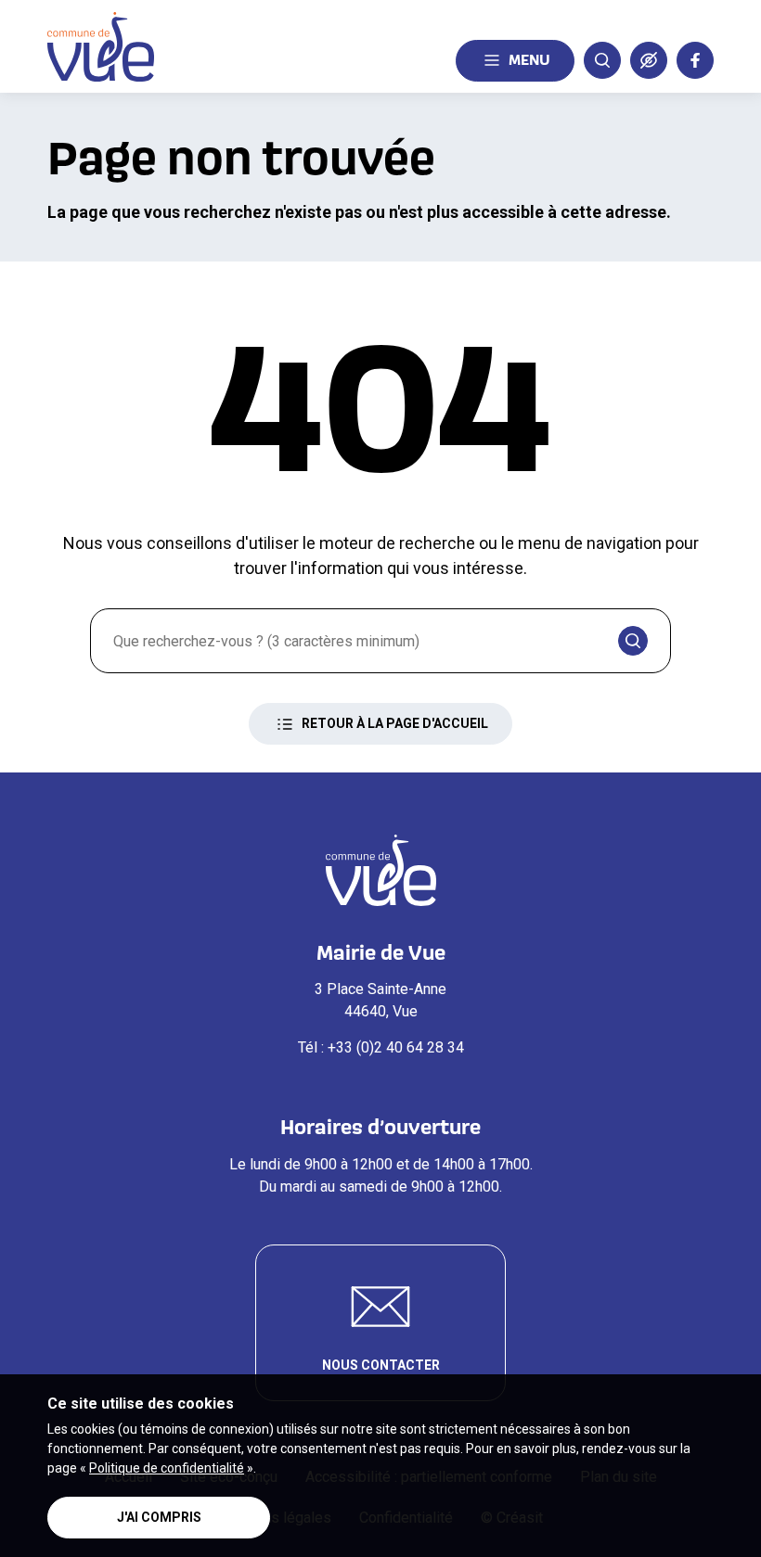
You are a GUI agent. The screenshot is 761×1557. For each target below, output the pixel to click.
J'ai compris (159, 1517)
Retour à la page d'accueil (395, 723)
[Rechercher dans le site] (602, 60)
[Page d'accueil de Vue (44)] (100, 47)
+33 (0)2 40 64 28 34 (396, 1047)
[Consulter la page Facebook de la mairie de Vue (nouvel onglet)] (695, 60)
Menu (529, 59)
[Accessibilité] (648, 60)
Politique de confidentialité (166, 1468)
